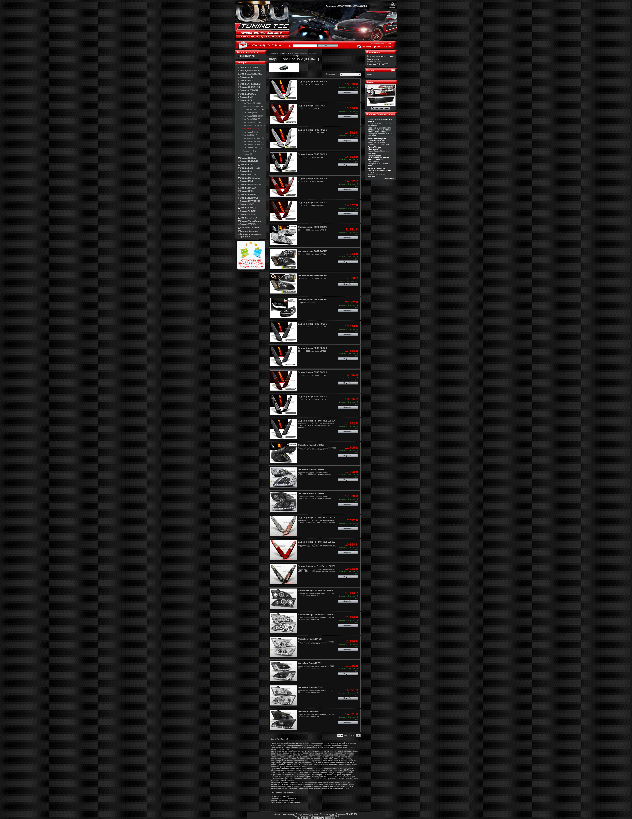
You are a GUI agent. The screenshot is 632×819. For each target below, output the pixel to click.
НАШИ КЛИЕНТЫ (247, 56)
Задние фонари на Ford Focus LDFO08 (316, 566)
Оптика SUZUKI (248, 214)
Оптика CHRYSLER (250, 87)
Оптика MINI (246, 181)
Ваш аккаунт (367, 46)
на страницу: (349, 735)
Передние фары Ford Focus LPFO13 (315, 615)
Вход (389, 43)
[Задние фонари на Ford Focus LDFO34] (283, 429)
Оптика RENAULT (249, 198)
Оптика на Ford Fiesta (280, 796)
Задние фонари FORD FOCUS (312, 81)
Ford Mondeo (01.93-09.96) (253, 138)
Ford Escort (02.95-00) (251, 103)
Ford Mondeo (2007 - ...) (252, 148)
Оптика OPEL (247, 191)
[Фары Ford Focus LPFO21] (283, 720)
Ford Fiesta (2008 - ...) (251, 113)
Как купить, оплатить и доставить (381, 56)
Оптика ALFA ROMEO (251, 74)
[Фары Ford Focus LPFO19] (283, 671)
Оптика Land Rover (250, 168)
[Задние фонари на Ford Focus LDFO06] (283, 526)
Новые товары (288, 814)
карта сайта (392, 15)
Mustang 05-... (248, 154)
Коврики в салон (249, 67)
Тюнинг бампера (249, 231)
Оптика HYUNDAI (249, 161)
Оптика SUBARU (248, 211)
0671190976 (319, 818)
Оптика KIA (246, 164)
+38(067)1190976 (344, 6)
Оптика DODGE (248, 94)
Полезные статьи (374, 62)
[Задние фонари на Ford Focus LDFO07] (283, 550)
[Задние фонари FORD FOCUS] (283, 90)
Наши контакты (373, 59)
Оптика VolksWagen (250, 221)
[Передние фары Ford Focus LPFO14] (283, 599)
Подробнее (348, 92)
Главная (272, 53)
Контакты (314, 814)
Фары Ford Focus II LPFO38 (311, 493)
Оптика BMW (246, 80)
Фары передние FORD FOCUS (312, 227)
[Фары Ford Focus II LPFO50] (283, 453)
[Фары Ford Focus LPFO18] (283, 647)
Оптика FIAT (246, 97)
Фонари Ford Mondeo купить (282, 800)
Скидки (370, 82)
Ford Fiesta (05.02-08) (251, 119)
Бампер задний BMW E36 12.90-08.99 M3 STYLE (386, 88)
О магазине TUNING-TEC (377, 64)
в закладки (392, 25)
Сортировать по (332, 74)
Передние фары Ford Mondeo (283, 798)
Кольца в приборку (250, 70)
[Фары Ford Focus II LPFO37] (283, 477)
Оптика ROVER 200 (250, 201)
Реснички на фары (250, 227)
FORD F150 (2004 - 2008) (253, 110)
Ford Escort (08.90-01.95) (252, 106)
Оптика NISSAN (248, 188)
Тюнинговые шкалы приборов (250, 235)
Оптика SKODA (248, 207)
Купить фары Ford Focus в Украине (286, 802)
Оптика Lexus (247, 171)
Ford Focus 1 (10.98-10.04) (253, 126)
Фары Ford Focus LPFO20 (310, 687)
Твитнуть (296, 56)
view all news (389, 178)
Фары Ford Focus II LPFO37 (311, 469)
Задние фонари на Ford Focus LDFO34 (316, 421)
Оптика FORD (247, 100)
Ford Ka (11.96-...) (249, 135)
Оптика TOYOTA (248, 218)
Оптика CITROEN (249, 90)
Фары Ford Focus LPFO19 (310, 663)
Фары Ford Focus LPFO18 (310, 639)
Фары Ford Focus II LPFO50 (311, 445)
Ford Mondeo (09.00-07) (252, 141)
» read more (372, 125)
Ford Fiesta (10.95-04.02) (252, 122)
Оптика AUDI (246, 77)
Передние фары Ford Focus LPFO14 (315, 590)
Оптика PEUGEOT (249, 194)
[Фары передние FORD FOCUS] (283, 235)
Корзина (370, 70)
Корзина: (380, 46)
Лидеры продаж (302, 814)
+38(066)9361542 (360, 6)
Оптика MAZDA (248, 174)
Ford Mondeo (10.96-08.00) (253, 145)
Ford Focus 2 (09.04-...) (252, 129)
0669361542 (330, 818)
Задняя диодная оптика (323, 786)
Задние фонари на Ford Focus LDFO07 (316, 542)
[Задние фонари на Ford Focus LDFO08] (283, 574)
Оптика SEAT (247, 204)
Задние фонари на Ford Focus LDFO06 (316, 518)
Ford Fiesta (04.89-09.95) (252, 116)
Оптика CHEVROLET (250, 84)
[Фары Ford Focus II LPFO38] (283, 502)
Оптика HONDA (248, 158)
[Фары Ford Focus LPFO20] (283, 695)
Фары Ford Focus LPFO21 (310, 712)
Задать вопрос (392, 5)
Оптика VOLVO (248, 224)
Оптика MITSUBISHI (250, 184)
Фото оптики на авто (248, 52)
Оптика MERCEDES (250, 178)
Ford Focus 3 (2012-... (251, 132)
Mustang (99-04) (249, 151)
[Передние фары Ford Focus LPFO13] (283, 623)
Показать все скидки (380, 108)
